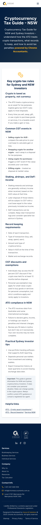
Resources (6, 474)
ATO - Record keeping (14, 412)
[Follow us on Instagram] (24, 443)
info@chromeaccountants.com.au (17, 490)
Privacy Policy (17, 518)
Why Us (5, 468)
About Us (5, 471)
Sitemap (6, 518)
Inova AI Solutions (29, 512)
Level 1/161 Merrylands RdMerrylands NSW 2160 (14, 495)
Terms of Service (31, 518)
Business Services (8, 456)
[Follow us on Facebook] (20, 443)
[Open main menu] (37, 3)
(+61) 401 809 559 (12, 487)
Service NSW (30, 412)
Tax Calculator (7, 477)
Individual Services (9, 459)
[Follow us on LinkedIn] (16, 443)
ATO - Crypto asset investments (18, 409)
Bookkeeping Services (10, 452)
